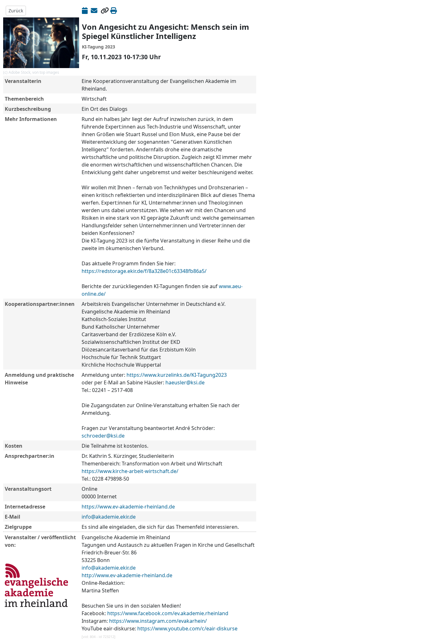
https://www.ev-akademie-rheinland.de (128, 506)
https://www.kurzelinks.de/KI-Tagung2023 (177, 374)
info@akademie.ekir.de (109, 516)
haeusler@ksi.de (185, 382)
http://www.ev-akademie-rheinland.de (127, 575)
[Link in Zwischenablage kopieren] (105, 10)
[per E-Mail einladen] (94, 10)
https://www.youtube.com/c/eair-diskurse (187, 628)
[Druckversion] (113, 10)
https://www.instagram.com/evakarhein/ (158, 620)
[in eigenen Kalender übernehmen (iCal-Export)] (85, 10)
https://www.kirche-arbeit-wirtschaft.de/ (130, 471)
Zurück (16, 11)
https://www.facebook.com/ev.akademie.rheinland (167, 613)
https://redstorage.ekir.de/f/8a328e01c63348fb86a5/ (144, 271)
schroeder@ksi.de (103, 435)
